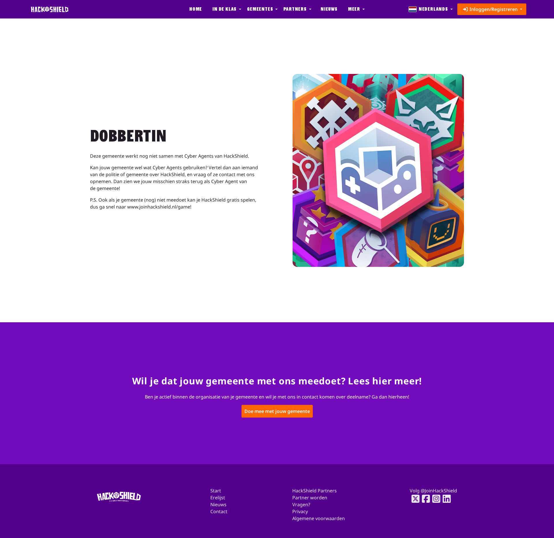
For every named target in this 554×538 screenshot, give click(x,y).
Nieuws (329, 9)
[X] (414, 498)
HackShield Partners (314, 490)
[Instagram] (435, 498)
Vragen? (301, 504)
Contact (218, 511)
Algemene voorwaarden (318, 518)
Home (195, 9)
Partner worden (309, 497)
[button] (226, 9)
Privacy (300, 511)
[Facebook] (424, 498)
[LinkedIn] (445, 498)
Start (215, 490)
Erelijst (217, 497)
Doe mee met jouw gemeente (277, 411)
